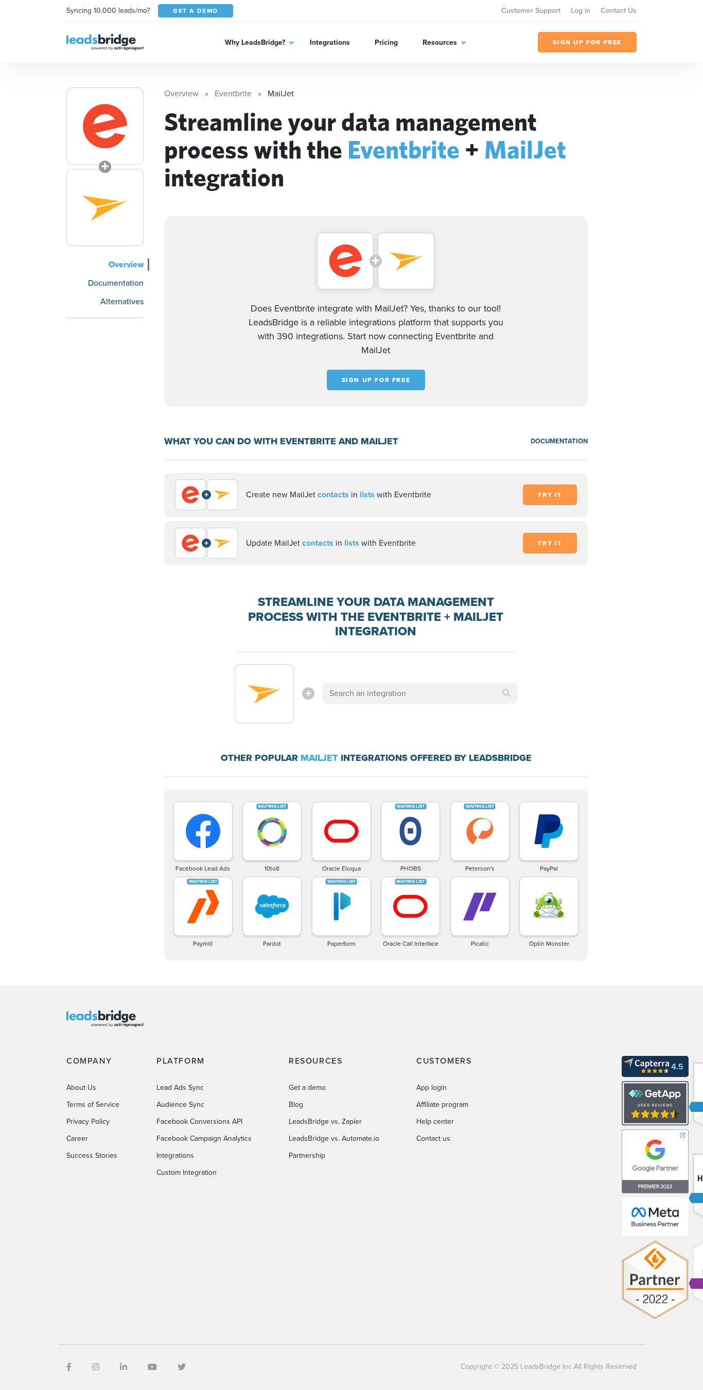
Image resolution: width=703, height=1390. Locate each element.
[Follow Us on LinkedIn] (123, 1367)
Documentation (116, 283)
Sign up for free (376, 380)
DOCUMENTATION (559, 441)
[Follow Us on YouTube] (152, 1367)
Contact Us (619, 10)
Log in (580, 10)
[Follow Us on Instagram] (95, 1367)
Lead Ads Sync (180, 1087)
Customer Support (530, 10)
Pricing (386, 42)
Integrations (330, 42)
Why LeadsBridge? (255, 42)
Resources (440, 42)
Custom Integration (186, 1172)
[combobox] (420, 693)
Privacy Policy (88, 1121)
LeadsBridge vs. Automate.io (334, 1138)
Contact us (433, 1138)
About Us (81, 1087)
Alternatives (122, 301)
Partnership (307, 1155)
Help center (435, 1121)
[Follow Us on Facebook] (69, 1367)
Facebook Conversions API (199, 1121)
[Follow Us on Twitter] (182, 1367)
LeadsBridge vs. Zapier (325, 1121)
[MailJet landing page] (105, 207)
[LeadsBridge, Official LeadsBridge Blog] (105, 41)
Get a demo (307, 1087)
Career (77, 1138)
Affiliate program (442, 1104)
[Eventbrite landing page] (105, 126)
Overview (126, 264)
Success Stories (91, 1155)
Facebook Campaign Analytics (204, 1138)
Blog (296, 1104)
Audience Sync (180, 1104)
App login (431, 1087)
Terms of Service (92, 1104)
